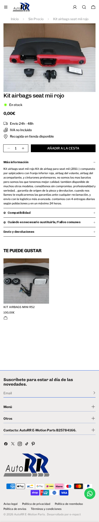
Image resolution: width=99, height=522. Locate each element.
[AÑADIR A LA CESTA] (5, 318)
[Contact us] (89, 493)
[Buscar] (84, 7)
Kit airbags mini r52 (19, 307)
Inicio (15, 19)
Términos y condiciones (46, 509)
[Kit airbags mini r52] (26, 281)
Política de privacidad (36, 504)
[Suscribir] (94, 392)
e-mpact (75, 514)
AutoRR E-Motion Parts (29, 514)
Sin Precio (36, 19)
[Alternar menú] (5, 7)
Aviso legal (10, 504)
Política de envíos (14, 509)
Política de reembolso (69, 504)
